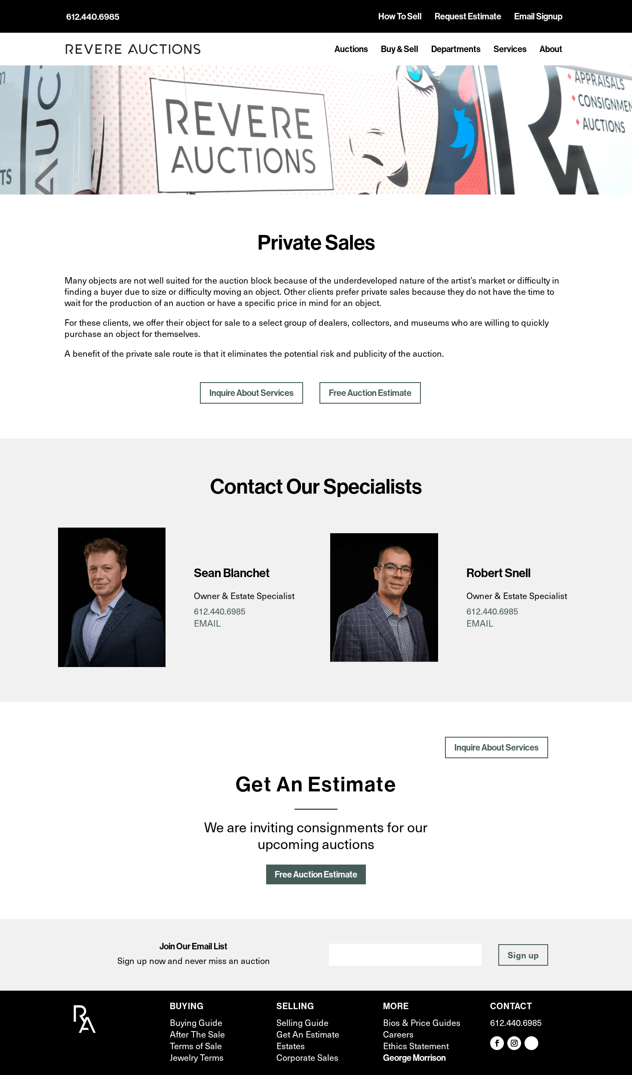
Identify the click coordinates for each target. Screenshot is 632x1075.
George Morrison (414, 1058)
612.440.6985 (93, 17)
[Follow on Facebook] (497, 1043)
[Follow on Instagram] (514, 1043)
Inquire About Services (251, 393)
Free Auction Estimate (370, 393)
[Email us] (531, 1043)
